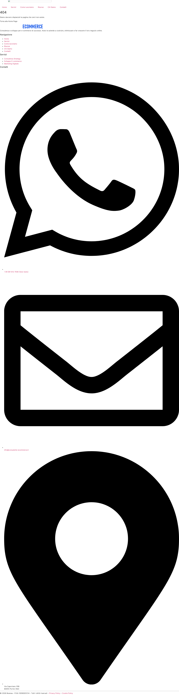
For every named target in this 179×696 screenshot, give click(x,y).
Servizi (13, 7)
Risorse (41, 7)
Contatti (63, 7)
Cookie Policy (67, 693)
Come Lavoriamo (27, 7)
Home (4, 7)
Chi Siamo (52, 7)
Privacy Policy (54, 693)
